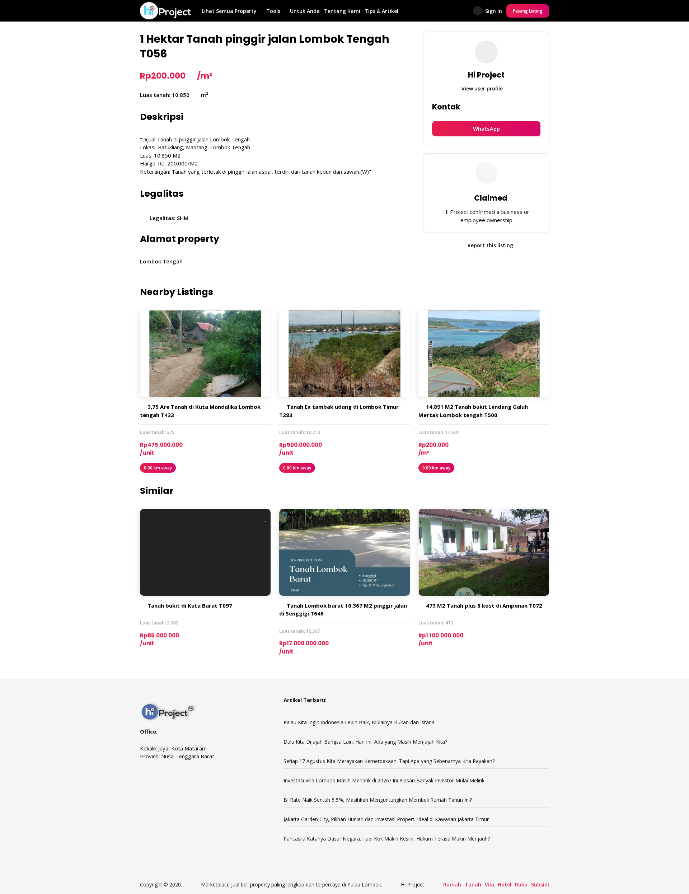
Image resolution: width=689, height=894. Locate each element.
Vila (489, 884)
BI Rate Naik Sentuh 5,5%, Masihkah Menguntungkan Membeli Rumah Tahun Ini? (377, 799)
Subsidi (540, 884)
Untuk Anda (305, 11)
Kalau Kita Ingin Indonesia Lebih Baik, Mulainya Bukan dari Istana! (359, 722)
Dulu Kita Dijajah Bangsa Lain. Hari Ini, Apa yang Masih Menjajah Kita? (365, 741)
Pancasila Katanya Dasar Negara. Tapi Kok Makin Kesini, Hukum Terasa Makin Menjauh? (386, 838)
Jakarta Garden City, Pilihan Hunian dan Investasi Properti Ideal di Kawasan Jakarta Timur (386, 819)
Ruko (521, 884)
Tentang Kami (342, 11)
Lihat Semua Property (229, 11)
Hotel (504, 884)
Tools (273, 11)
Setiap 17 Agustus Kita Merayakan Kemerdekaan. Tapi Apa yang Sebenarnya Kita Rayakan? (389, 761)
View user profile (482, 88)
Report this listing (489, 245)
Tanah (473, 884)
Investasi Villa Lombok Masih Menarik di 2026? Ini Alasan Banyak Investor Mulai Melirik (383, 780)
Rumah (452, 884)
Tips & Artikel (381, 11)
